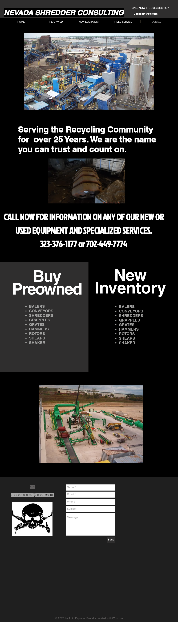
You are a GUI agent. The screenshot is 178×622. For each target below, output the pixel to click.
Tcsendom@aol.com (32, 495)
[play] (117, 200)
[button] (86, 181)
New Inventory (130, 281)
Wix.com (117, 618)
